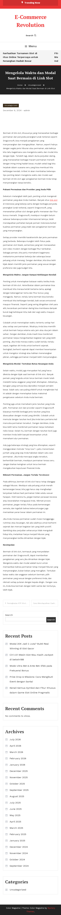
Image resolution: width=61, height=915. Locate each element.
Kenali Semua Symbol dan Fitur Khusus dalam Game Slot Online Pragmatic (33, 690)
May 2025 (15, 815)
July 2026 (15, 739)
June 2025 (16, 809)
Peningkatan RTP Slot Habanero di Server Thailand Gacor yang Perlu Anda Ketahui (18, 603)
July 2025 (15, 802)
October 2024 (17, 859)
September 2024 (19, 865)
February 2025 (18, 834)
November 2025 (19, 777)
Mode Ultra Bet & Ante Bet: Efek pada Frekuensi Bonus (31, 668)
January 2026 (17, 764)
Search (29, 35)
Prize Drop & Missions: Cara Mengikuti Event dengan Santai (31, 679)
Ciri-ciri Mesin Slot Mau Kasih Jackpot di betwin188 (31, 657)
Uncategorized (10, 105)
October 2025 (17, 783)
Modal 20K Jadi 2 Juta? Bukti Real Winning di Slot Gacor (29, 646)
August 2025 (17, 796)
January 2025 (17, 840)
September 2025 (19, 790)
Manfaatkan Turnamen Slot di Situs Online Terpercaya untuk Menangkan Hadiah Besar (19, 57)
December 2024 (19, 846)
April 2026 (15, 745)
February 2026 (18, 758)
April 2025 (15, 821)
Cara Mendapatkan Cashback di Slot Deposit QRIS (45, 603)
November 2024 (19, 853)
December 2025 (19, 771)
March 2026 (16, 752)
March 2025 (16, 828)
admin (27, 110)
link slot (53, 200)
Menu (33, 46)
